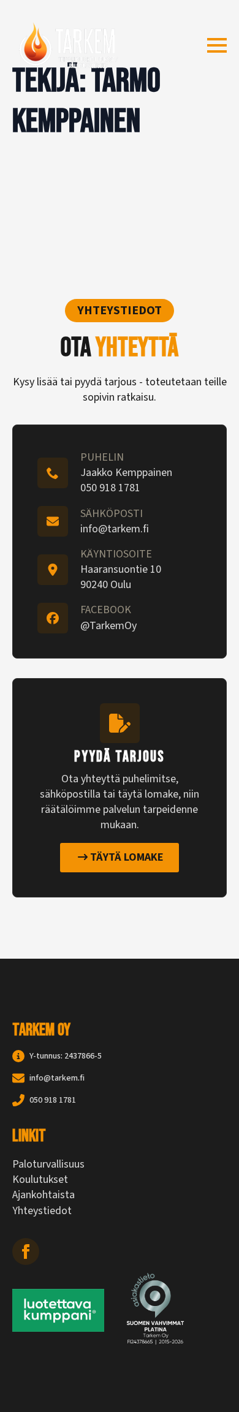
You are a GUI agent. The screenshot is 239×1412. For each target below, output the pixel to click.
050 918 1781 (110, 488)
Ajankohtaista (43, 1194)
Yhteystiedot (42, 1210)
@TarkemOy (108, 625)
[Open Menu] (217, 45)
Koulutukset (40, 1179)
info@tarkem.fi (114, 529)
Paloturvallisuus (48, 1164)
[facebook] (25, 1251)
